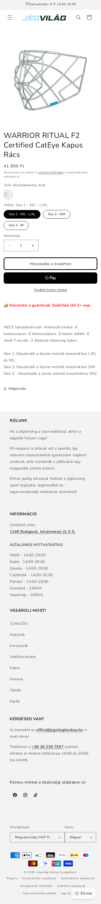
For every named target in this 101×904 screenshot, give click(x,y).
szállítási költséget (51, 172)
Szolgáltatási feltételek (36, 886)
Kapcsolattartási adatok (39, 893)
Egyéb (15, 701)
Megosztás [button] (17, 388)
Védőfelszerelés (23, 656)
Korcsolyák (19, 645)
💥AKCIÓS (19, 623)
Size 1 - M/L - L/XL (22, 213)
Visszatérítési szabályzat (39, 878)
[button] (9, 17)
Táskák (15, 690)
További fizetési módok (50, 290)
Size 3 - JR (16, 224)
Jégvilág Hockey (48, 872)
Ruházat (16, 679)
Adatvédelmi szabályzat (77, 878)
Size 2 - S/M (56, 213)
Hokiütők (17, 634)
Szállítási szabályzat (71, 886)
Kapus (15, 667)
